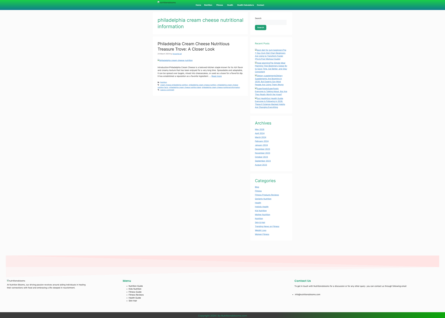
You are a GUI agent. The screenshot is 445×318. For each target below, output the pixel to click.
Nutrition (208, 5)
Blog (257, 187)
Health (230, 5)
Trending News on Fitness (267, 226)
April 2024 (260, 133)
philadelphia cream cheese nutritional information (221, 87)
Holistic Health (262, 207)
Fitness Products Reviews (267, 195)
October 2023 (261, 157)
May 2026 (259, 129)
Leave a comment (167, 90)
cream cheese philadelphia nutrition (174, 85)
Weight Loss (260, 230)
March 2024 (260, 137)
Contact (260, 5)
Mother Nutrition (262, 214)
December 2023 (262, 149)
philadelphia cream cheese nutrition (202, 85)
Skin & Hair (260, 222)
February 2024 (262, 141)
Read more (216, 76)
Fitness (219, 5)
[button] (209, 5)
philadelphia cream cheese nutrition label (185, 87)
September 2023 (263, 161)
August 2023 (261, 165)
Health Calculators (245, 5)
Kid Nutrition (261, 210)
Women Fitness (262, 234)
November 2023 (262, 153)
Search (258, 18)
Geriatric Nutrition (263, 199)
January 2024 (261, 145)
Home (198, 5)
